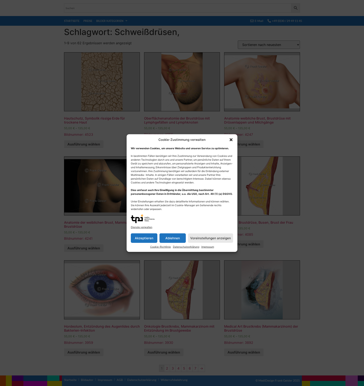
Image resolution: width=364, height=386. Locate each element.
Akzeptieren (144, 238)
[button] (231, 140)
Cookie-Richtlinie (160, 246)
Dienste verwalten (141, 227)
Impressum (207, 246)
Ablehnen (172, 238)
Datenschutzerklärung (186, 246)
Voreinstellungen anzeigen (210, 238)
